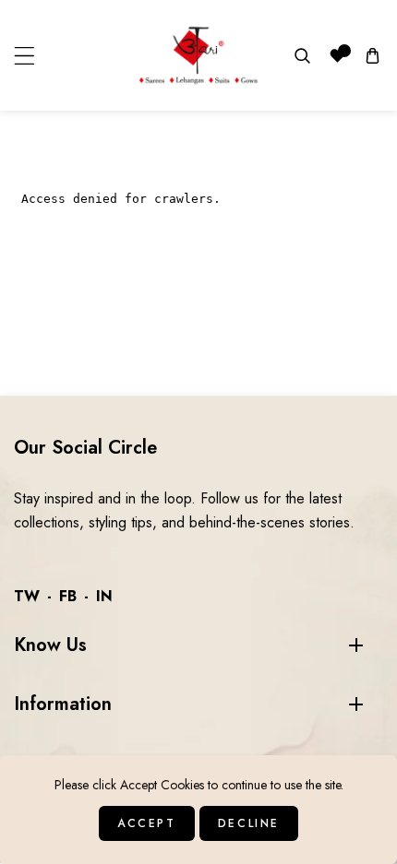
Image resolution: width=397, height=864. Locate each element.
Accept (146, 823)
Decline (249, 823)
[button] (24, 55)
